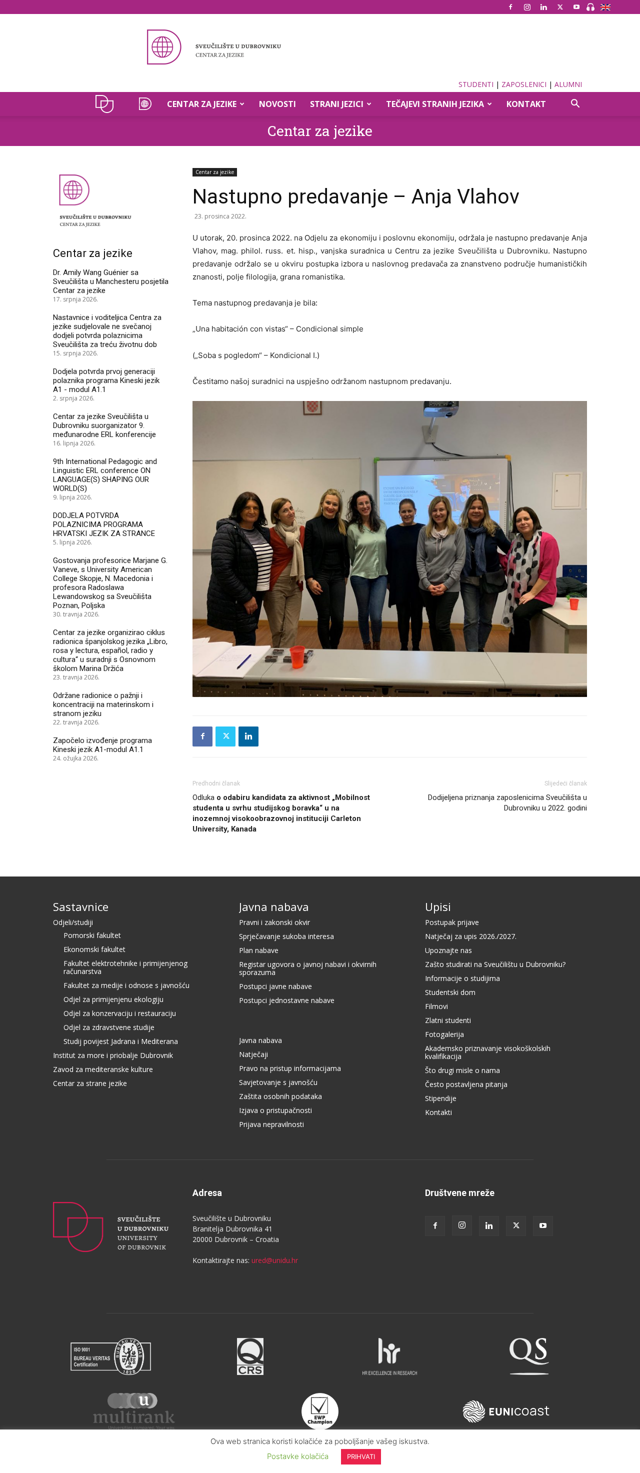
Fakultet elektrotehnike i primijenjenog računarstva (126, 967)
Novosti (277, 104)
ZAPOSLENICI (524, 84)
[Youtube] (576, 7)
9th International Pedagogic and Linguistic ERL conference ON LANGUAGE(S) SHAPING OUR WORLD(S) (105, 475)
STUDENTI (476, 84)
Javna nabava (274, 906)
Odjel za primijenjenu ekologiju (114, 999)
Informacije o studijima (462, 978)
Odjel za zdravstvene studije (109, 1027)
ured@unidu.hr (275, 1260)
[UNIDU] (320, 47)
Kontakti (438, 1112)
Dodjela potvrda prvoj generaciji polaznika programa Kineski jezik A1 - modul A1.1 (106, 380)
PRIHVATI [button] (361, 1456)
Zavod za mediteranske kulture (103, 1069)
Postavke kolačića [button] (297, 1456)
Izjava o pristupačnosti (275, 1110)
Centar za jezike (320, 131)
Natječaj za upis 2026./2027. (470, 936)
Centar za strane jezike (90, 1083)
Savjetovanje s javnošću (278, 1082)
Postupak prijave (452, 922)
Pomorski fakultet (92, 935)
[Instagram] (527, 7)
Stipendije (440, 1098)
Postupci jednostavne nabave (286, 1000)
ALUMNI (568, 84)
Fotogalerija (444, 1034)
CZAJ (143, 104)
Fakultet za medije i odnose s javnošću (127, 985)
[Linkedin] (543, 7)
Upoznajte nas (448, 950)
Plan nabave (258, 950)
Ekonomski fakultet (95, 949)
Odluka (281, 813)
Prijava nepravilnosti (271, 1124)
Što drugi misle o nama (462, 1070)
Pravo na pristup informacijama (290, 1068)
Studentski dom (450, 992)
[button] (575, 105)
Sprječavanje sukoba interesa (286, 936)
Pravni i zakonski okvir (274, 922)
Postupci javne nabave (275, 986)
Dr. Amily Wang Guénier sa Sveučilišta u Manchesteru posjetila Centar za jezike (110, 281)
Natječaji (253, 1054)
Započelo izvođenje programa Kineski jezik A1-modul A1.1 (102, 745)
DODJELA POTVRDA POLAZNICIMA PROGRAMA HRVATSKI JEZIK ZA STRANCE (104, 524)
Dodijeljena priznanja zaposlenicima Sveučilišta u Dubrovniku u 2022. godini (507, 802)
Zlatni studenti (448, 1020)
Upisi (438, 906)
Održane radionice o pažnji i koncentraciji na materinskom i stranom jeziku (103, 704)
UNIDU (107, 104)
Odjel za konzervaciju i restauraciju (120, 1013)
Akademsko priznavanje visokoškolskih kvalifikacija (487, 1052)
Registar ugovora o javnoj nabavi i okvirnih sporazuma (307, 968)
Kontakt (526, 104)
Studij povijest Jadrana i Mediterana (121, 1041)
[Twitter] (560, 7)
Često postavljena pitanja (466, 1084)
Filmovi (436, 1006)
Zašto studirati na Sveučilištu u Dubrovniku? (495, 964)
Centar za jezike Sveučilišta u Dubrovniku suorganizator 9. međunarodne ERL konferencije (104, 425)
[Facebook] (510, 7)
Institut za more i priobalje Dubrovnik (113, 1055)
